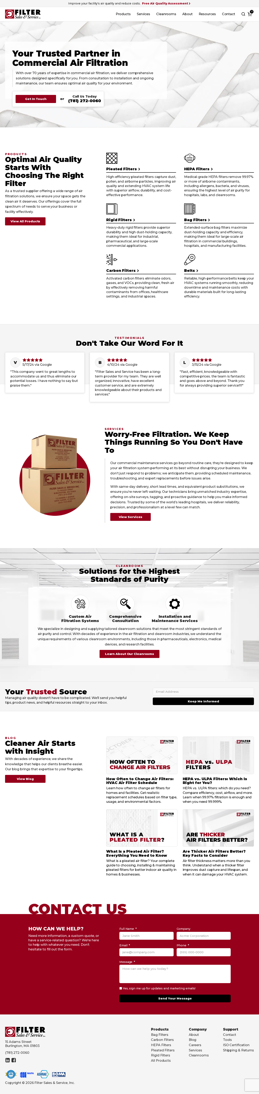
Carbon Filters (162, 1040)
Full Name (126, 929)
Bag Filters (159, 1035)
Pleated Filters (163, 1050)
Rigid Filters (160, 1055)
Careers (195, 1045)
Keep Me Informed (203, 701)
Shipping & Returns (238, 1050)
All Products (161, 1060)
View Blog (25, 779)
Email (123, 945)
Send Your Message (175, 998)
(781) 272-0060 (84, 100)
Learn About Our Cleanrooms (129, 654)
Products (123, 14)
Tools (227, 1040)
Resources (207, 14)
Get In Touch (36, 99)
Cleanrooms (166, 14)
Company (183, 929)
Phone (182, 945)
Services (143, 14)
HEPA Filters (161, 1045)
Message (125, 962)
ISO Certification (236, 1045)
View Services (130, 517)
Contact (228, 14)
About (187, 14)
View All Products (25, 221)
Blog (192, 1040)
